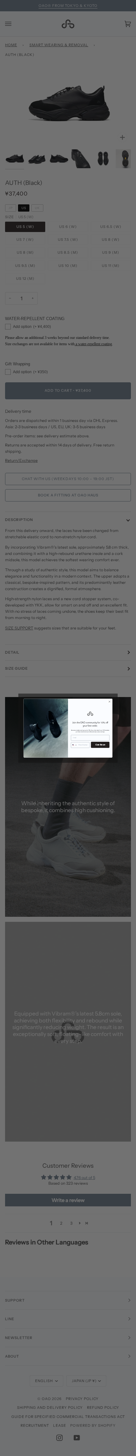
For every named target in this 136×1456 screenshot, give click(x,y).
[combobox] (74, 744)
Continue (100, 744)
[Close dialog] (110, 702)
